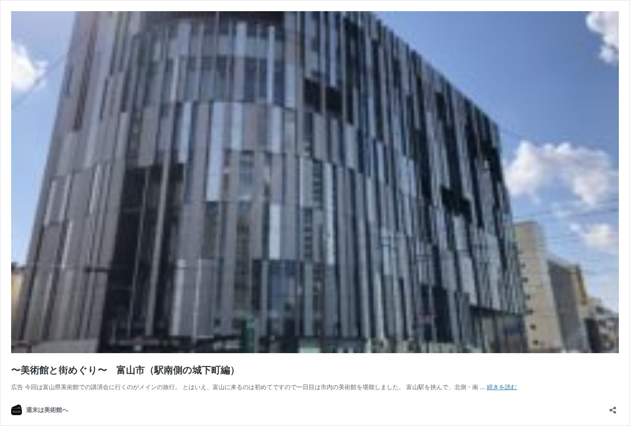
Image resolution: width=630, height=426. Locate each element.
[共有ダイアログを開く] (613, 407)
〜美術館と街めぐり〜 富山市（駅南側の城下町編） (125, 369)
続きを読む (502, 386)
